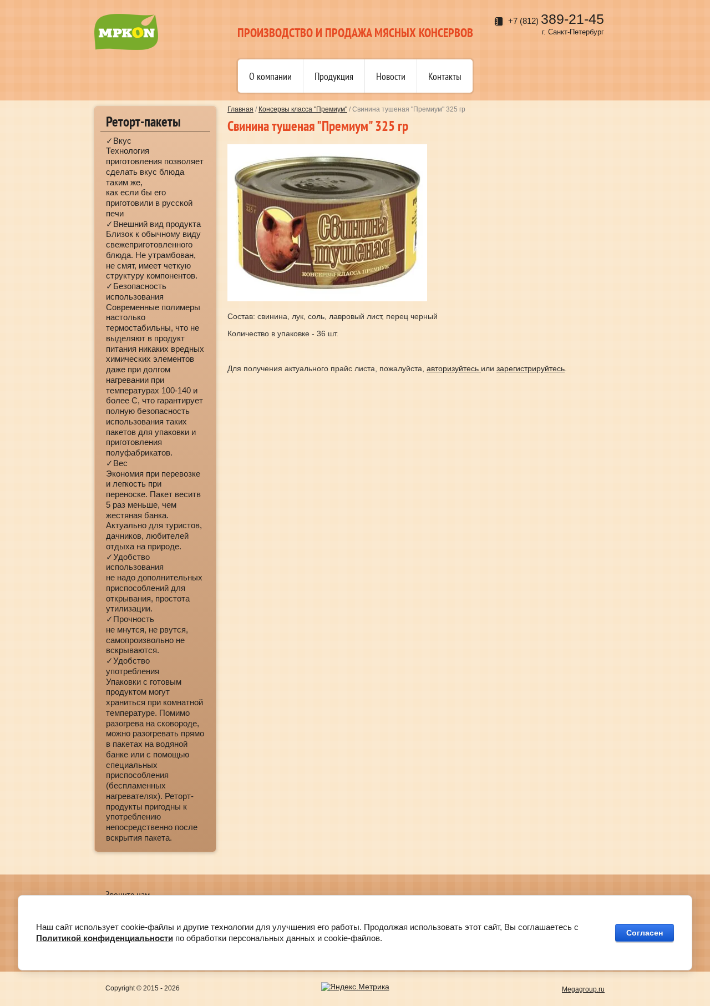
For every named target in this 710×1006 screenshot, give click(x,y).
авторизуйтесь (454, 368)
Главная (240, 109)
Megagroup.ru (583, 989)
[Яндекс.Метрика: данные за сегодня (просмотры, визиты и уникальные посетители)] (355, 987)
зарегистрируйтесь (530, 368)
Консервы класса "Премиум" (302, 109)
